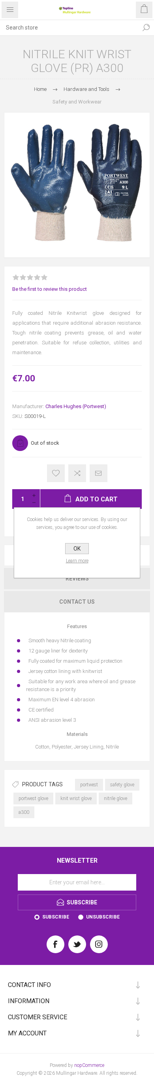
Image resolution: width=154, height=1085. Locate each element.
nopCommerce (89, 1065)
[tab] (77, 578)
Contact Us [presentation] (77, 602)
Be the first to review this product (49, 289)
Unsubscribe (103, 917)
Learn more (77, 561)
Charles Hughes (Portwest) (75, 406)
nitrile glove (115, 798)
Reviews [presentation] (77, 578)
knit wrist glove (76, 798)
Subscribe (55, 917)
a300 (24, 812)
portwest (89, 784)
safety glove (122, 784)
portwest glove (33, 798)
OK (77, 548)
